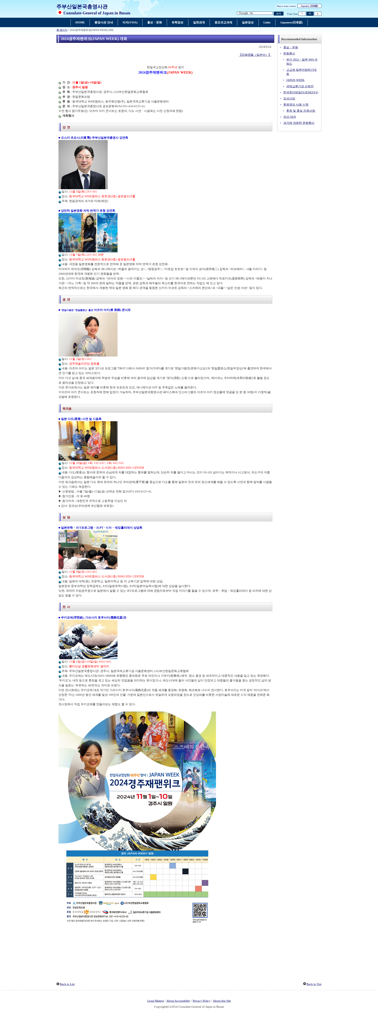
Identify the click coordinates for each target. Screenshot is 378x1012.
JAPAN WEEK (295, 80)
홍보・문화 (290, 47)
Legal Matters (155, 1000)
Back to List (67, 984)
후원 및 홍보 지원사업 (300, 110)
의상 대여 (289, 116)
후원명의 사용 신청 (296, 104)
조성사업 (289, 98)
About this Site (222, 1000)
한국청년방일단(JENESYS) (300, 92)
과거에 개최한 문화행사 (298, 122)
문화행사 (289, 53)
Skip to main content (286, 6)
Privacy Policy (201, 1000)
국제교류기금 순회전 (300, 86)
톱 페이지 (62, 30)
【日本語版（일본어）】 (255, 54)
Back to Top (314, 984)
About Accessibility (178, 1000)
